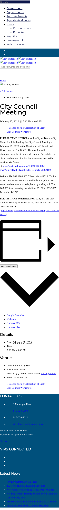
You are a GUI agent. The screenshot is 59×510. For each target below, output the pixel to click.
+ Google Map (48, 373)
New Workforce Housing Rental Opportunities (30, 489)
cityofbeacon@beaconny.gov (28, 424)
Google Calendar (15, 315)
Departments (15, 12)
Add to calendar (8, 266)
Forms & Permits (17, 16)
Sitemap (4, 441)
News (10, 24)
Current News (21, 28)
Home (3, 80)
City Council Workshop (20, 131)
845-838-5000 (20, 410)
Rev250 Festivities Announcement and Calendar (31, 501)
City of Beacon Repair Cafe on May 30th (28, 505)
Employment (15, 40)
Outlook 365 (13, 323)
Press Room (20, 32)
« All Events (6, 91)
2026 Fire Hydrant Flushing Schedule (26, 485)
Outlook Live (13, 327)
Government (14, 8)
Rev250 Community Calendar (22, 481)
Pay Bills (12, 36)
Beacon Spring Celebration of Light (26, 127)
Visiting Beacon (16, 44)
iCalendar (12, 319)
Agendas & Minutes (18, 20)
